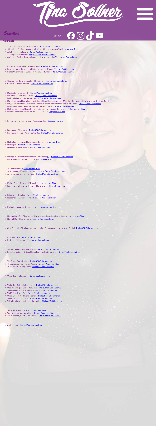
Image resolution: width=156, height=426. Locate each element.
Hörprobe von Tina (69, 49)
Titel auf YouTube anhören (50, 46)
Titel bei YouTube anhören (65, 69)
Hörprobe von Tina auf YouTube (42, 54)
